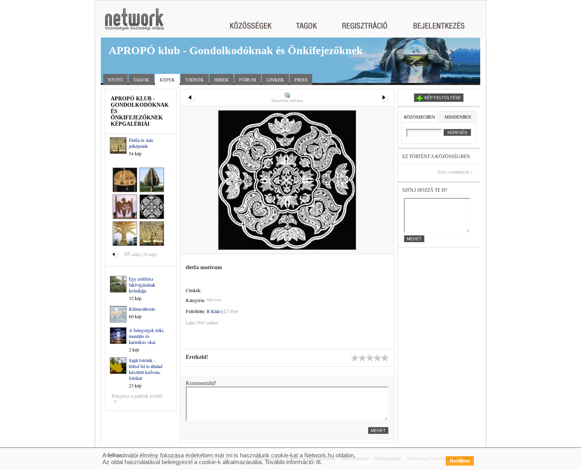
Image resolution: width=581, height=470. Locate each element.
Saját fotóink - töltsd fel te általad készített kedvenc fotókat (145, 369)
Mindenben (458, 117)
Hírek (221, 79)
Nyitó (115, 79)
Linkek (275, 79)
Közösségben (419, 117)
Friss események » (455, 172)
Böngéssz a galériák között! (137, 396)
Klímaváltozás (142, 309)
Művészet (214, 299)
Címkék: (194, 290)
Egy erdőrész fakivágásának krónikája (142, 285)
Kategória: (195, 300)
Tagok (141, 79)
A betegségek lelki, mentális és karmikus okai (146, 336)
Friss (300, 79)
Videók (194, 79)
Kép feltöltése (442, 97)
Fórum (247, 79)
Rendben (460, 461)
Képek (167, 79)
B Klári (214, 311)
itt (318, 462)
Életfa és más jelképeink (141, 143)
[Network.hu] (134, 23)
